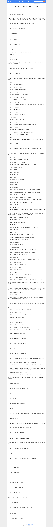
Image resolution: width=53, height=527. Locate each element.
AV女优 (27, 1)
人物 (20, 524)
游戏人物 (31, 1)
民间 (29, 524)
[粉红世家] (37, 3)
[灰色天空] (35, 3)
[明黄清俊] (38, 3)
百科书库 (23, 1)
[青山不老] (36, 3)
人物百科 (11, 1)
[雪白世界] (39, 3)
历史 (26, 524)
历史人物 (19, 1)
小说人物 (16, 1)
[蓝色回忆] (34, 3)
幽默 (31, 524)
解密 (28, 524)
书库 (24, 524)
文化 (21, 524)
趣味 (23, 524)
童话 (32, 524)
